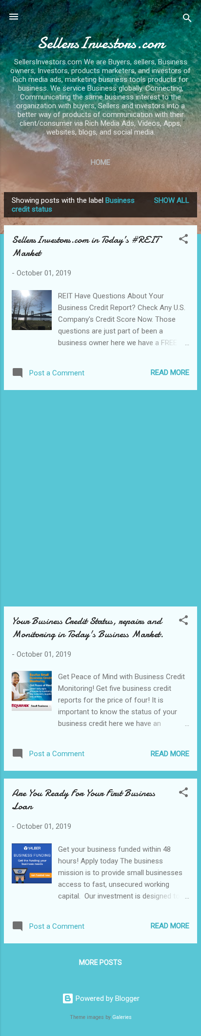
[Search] (187, 20)
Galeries (122, 1017)
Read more (170, 372)
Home (100, 162)
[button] (183, 240)
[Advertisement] (100, 498)
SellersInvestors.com (100, 43)
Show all (171, 200)
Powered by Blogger (107, 998)
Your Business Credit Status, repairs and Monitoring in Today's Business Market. (87, 627)
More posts (100, 962)
